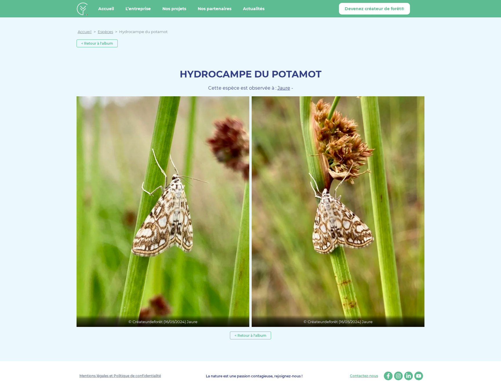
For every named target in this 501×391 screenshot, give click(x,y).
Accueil (106, 8)
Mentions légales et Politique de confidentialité (120, 376)
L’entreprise (138, 8)
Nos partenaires (214, 8)
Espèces (105, 31)
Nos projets (174, 8)
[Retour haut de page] (492, 382)
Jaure (283, 88)
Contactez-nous (364, 376)
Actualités (253, 8)
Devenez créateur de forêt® (374, 8)
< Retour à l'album (97, 43)
